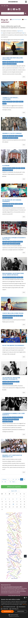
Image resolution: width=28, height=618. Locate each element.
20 (13, 504)
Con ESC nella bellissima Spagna (12, 313)
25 (21, 479)
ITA (2, 6)
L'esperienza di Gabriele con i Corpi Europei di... (13, 414)
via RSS (22, 39)
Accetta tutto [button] (7, 611)
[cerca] (25, 13)
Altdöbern (5, 166)
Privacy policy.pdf (11, 595)
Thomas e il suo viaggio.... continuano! (10, 98)
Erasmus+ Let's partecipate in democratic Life (12, 456)
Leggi (24, 76)
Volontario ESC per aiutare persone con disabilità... (11, 378)
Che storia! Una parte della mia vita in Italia (12, 58)
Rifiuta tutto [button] (20, 611)
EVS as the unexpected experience (13, 345)
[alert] (14, 607)
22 (13, 479)
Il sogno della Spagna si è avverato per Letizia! (14, 238)
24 (18, 479)
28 (5, 482)
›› (18, 491)
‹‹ (9, 491)
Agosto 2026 (14, 491)
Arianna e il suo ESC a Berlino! (12, 133)
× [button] (26, 597)
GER (4, 6)
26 (24, 479)
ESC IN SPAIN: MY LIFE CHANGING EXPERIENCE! (11, 200)
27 (2, 482)
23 (16, 479)
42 (10, 482)
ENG (7, 6)
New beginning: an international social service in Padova (13, 274)
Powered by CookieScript (14, 616)
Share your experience (15, 487)
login (23, 33)
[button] (14, 614)
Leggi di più (24, 604)
